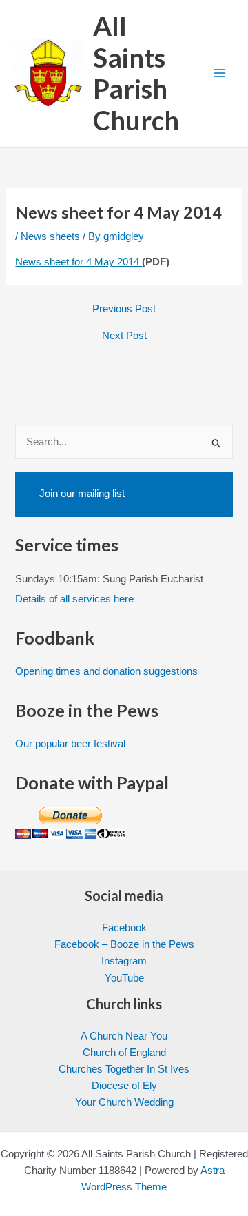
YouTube (124, 978)
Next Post (124, 336)
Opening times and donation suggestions (106, 671)
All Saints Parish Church (136, 73)
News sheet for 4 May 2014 (78, 261)
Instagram (124, 960)
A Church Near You (124, 1036)
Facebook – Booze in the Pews (124, 944)
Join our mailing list (82, 493)
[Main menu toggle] (219, 73)
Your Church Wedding (124, 1102)
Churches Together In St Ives (124, 1069)
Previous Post (124, 309)
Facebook (124, 927)
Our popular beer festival (70, 743)
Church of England (124, 1052)
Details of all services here (74, 599)
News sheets (50, 236)
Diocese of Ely (124, 1085)
